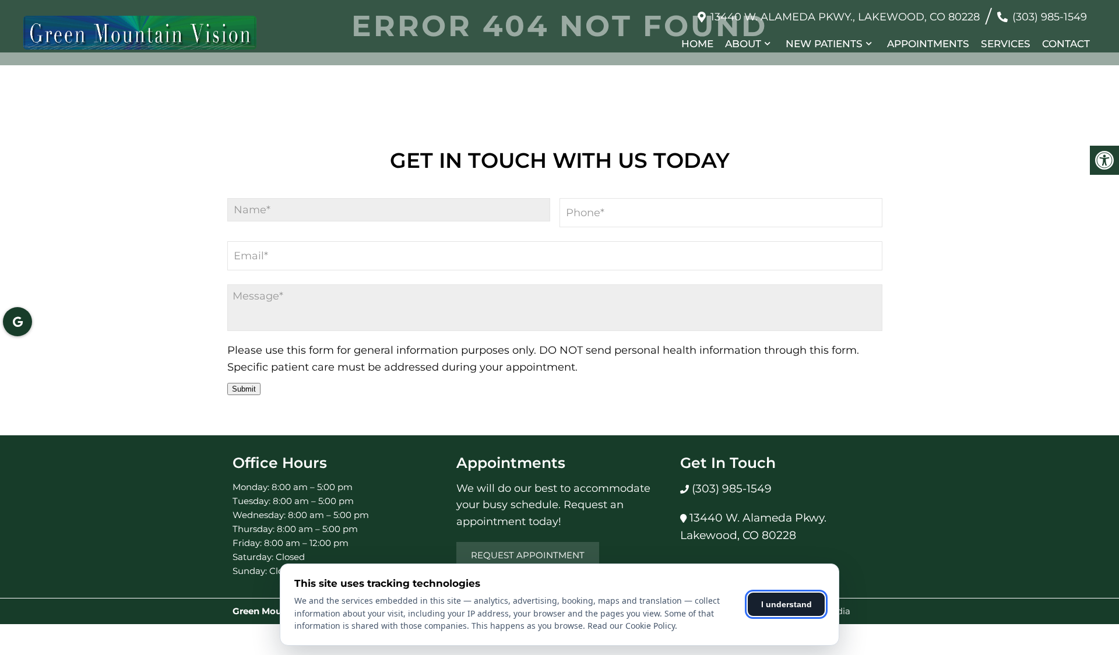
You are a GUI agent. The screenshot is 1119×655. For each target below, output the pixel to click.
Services (1005, 44)
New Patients (824, 44)
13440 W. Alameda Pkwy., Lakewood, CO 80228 (845, 16)
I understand (786, 604)
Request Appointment (528, 555)
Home (697, 44)
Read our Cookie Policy (631, 625)
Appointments (928, 44)
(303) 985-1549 (1049, 16)
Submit (244, 389)
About (743, 44)
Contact (1066, 44)
